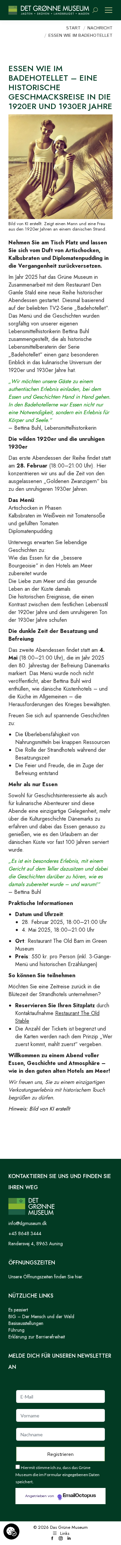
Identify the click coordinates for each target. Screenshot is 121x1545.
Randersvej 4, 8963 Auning (35, 1243)
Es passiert (18, 1309)
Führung (16, 1330)
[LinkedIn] (69, 1539)
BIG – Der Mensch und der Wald (41, 1316)
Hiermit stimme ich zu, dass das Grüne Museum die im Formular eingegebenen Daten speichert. (57, 1474)
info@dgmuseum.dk (27, 1223)
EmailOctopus (79, 1495)
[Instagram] (60, 1539)
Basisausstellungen (25, 1323)
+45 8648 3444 (24, 1233)
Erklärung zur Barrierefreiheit (36, 1336)
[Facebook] (52, 1539)
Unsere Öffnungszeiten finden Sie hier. (45, 1276)
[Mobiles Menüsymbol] (109, 10)
